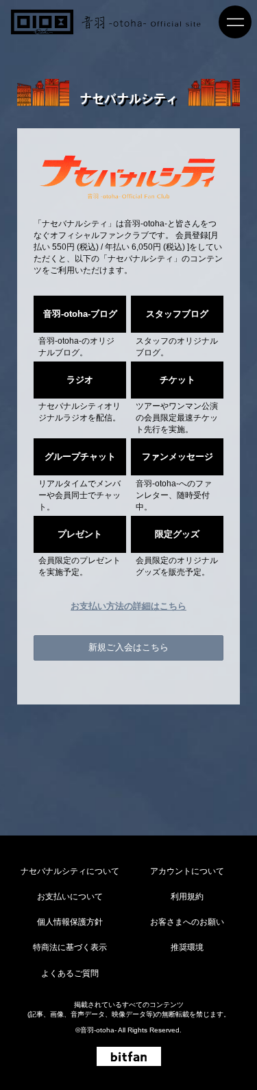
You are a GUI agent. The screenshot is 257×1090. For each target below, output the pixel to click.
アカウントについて (187, 871)
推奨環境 (187, 947)
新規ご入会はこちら (128, 647)
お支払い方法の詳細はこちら (128, 606)
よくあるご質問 (70, 973)
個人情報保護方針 (70, 922)
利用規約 (187, 896)
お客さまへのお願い (187, 922)
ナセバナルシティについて (70, 871)
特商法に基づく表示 (70, 947)
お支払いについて (70, 896)
